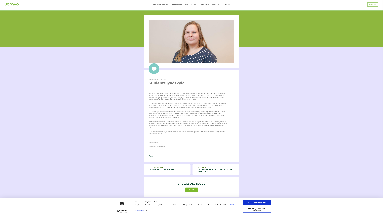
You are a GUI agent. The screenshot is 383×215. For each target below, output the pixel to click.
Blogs (191, 190)
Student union (160, 4)
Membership (176, 4)
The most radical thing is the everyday (214, 170)
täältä (232, 205)
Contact (227, 4)
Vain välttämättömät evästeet (257, 209)
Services (216, 4)
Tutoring (204, 4)
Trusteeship (190, 4)
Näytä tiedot (139, 210)
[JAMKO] (12, 4)
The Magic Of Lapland (161, 169)
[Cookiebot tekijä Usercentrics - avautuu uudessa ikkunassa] (122, 211)
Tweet (151, 156)
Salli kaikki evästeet (257, 202)
